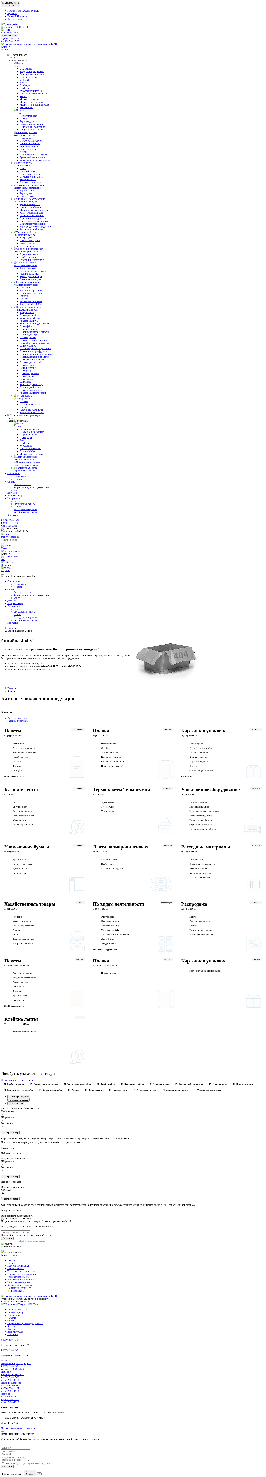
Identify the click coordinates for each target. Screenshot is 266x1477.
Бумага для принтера (200, 873)
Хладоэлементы (109, 811)
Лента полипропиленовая (121, 847)
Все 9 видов (186, 776)
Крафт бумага (20, 859)
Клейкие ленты (21, 789)
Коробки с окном (198, 757)
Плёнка (101, 730)
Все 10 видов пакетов (14, 1006)
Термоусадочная (109, 752)
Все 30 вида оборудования (105, 949)
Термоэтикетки (197, 859)
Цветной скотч (20, 807)
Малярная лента (21, 820)
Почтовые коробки (198, 752)
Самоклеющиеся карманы (202, 770)
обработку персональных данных (32, 1241)
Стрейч (105, 748)
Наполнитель (19, 873)
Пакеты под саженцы (23, 925)
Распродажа (194, 904)
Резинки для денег (198, 868)
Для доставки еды (110, 943)
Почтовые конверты (199, 877)
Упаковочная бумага (26, 847)
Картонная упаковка (203, 730)
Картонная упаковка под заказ (204, 971)
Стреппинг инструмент (113, 868)
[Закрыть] (2, 574)
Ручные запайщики (199, 802)
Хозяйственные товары (29, 904)
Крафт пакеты (20, 995)
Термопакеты (108, 802)
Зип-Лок (17, 766)
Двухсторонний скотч (23, 815)
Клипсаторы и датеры (200, 815)
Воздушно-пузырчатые (24, 748)
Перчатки (17, 917)
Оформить (30, 1474)
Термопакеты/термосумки (121, 789)
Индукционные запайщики (202, 829)
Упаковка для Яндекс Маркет (115, 934)
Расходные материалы (205, 847)
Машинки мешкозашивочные (204, 811)
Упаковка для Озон (110, 925)
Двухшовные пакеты (199, 921)
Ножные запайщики (199, 807)
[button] (10, 4)
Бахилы (16, 930)
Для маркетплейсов (111, 921)
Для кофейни (107, 939)
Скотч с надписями (22, 811)
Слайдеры (18, 770)
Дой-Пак (17, 761)
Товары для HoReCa (23, 943)
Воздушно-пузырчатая (112, 757)
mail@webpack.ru (41, 669)
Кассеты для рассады (23, 921)
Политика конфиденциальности (18, 1428)
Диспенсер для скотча (24, 824)
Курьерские (18, 1000)
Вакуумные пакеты (22, 973)
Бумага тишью (20, 868)
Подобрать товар (10, 1132)
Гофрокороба (196, 743)
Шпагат (16, 934)
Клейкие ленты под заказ (25, 1031)
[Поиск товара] (2, 543)
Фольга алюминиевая (23, 939)
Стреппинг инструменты (201, 824)
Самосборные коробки (200, 748)
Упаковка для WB (110, 930)
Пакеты (12, 730)
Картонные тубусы (199, 761)
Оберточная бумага (22, 864)
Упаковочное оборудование (210, 789)
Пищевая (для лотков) (112, 766)
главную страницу (29, 663)
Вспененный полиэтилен (25, 752)
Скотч (16, 802)
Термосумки (107, 807)
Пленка (193, 925)
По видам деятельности (118, 904)
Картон (193, 766)
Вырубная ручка (21, 757)
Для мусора (18, 986)
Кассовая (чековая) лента (202, 864)
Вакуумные (18, 743)
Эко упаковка (107, 917)
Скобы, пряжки (108, 864)
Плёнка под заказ (109, 973)
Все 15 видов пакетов (14, 776)
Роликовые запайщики (200, 820)
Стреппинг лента (109, 859)
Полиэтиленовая (109, 743)
